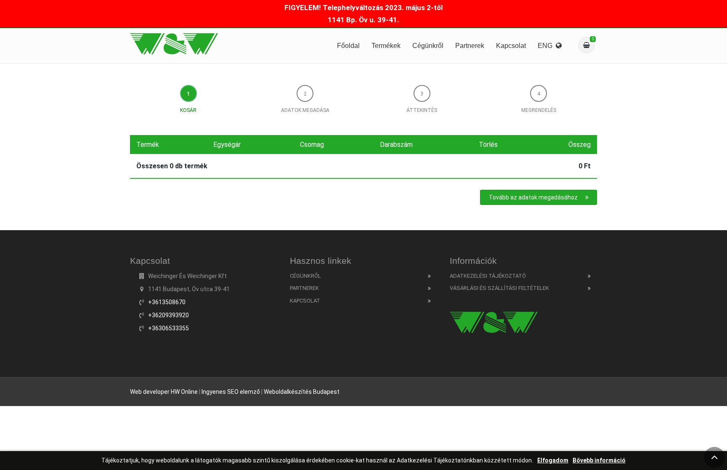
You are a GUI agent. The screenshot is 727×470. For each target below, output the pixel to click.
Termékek (386, 45)
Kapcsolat (511, 45)
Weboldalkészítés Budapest (302, 391)
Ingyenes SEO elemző (231, 391)
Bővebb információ (599, 460)
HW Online (184, 391)
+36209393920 (168, 315)
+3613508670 (167, 302)
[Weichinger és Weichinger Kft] (174, 43)
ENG (547, 45)
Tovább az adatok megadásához (533, 197)
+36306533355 (168, 328)
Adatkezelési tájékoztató (488, 276)
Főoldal (348, 45)
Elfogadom (552, 460)
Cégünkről (427, 45)
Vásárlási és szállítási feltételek (499, 288)
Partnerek (469, 45)
